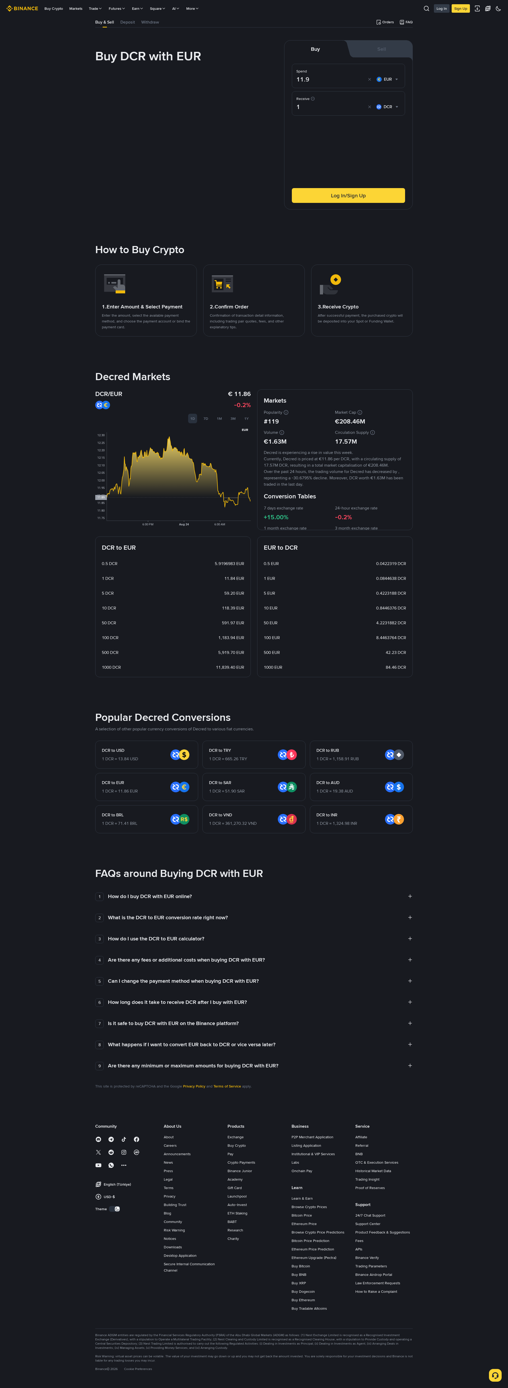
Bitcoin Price (302, 1215)
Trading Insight (367, 1179)
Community (173, 1221)
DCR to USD (113, 750)
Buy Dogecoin (303, 1291)
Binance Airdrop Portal (373, 1274)
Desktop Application (180, 1255)
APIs (358, 1249)
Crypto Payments (241, 1162)
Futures (115, 8)
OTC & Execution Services (376, 1162)
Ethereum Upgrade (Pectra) (314, 1257)
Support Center (367, 1223)
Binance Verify (367, 1257)
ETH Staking (237, 1213)
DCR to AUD (327, 782)
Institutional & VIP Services (313, 1154)
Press (168, 1170)
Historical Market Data (373, 1170)
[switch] (114, 1209)
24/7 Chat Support (370, 1215)
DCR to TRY (220, 750)
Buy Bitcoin (301, 1266)
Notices (170, 1238)
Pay (230, 1154)
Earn (135, 8)
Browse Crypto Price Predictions (318, 1232)
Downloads (173, 1247)
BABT (232, 1221)
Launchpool (237, 1196)
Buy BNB (299, 1274)
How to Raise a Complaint (376, 1291)
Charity (233, 1238)
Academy (235, 1179)
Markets (76, 8)
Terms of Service (227, 1086)
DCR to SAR (220, 782)
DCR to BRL (113, 815)
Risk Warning (174, 1230)
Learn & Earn (302, 1198)
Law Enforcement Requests (377, 1283)
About (169, 1137)
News (168, 1162)
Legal (168, 1179)
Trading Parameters (371, 1266)
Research (235, 1230)
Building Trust (175, 1204)
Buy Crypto (53, 8)
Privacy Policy (194, 1086)
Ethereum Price (304, 1223)
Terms (169, 1187)
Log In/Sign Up (348, 195)
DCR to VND (220, 815)
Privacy (169, 1196)
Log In (442, 8)
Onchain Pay (302, 1170)
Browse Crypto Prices (309, 1206)
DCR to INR (326, 815)
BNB (359, 1154)
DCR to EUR (113, 782)
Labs (295, 1162)
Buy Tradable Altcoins (309, 1308)
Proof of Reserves (370, 1187)
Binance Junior (240, 1170)
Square (156, 8)
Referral (361, 1145)
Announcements (177, 1154)
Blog (167, 1213)
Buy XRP (299, 1283)
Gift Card (235, 1187)
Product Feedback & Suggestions (382, 1232)
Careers (170, 1145)
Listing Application (306, 1145)
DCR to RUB (327, 750)
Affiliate (361, 1137)
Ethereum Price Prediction (313, 1249)
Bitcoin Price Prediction (310, 1240)
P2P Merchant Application (312, 1137)
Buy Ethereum (303, 1300)
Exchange (236, 1137)
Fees (359, 1240)
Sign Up (460, 8)
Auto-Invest (237, 1204)
